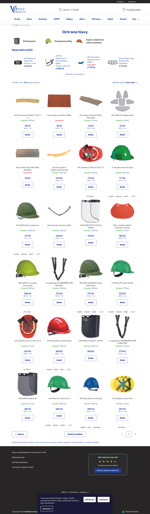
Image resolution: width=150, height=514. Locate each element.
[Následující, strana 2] (129, 434)
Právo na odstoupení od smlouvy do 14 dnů (29, 452)
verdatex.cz (84, 492)
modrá (111, 196)
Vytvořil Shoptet (131, 511)
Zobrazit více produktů (74, 74)
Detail (27, 135)
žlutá (126, 196)
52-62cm (90, 196)
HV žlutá (27, 312)
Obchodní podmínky (20, 462)
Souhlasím (103, 499)
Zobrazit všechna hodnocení (108, 470)
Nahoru (21, 434)
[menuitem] (16, 19)
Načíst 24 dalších (75, 434)
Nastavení (46, 509)
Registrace (132, 2)
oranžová (96, 427)
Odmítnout (89, 499)
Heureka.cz (73, 492)
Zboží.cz (65, 492)
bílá (61, 369)
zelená (118, 196)
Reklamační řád (18, 457)
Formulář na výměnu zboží (22, 467)
